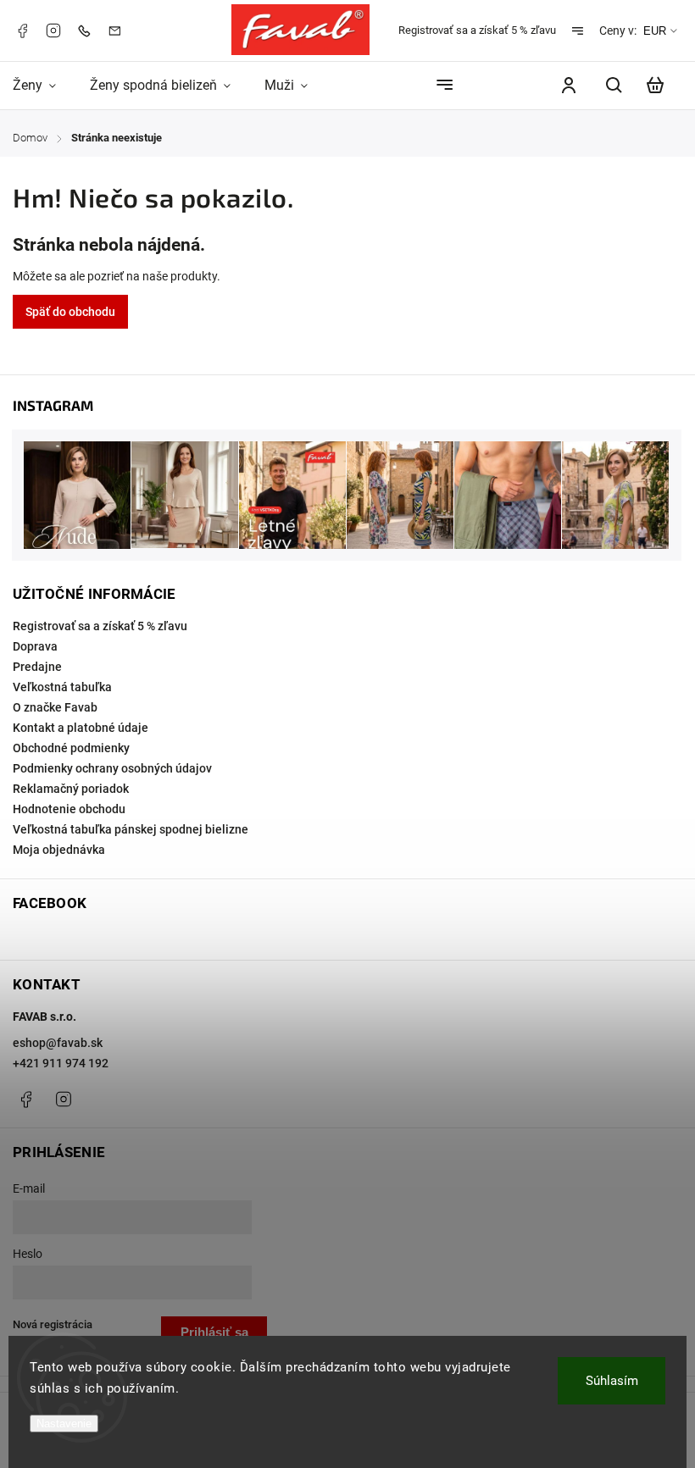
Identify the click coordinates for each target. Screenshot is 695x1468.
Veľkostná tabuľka (62, 687)
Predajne (37, 666)
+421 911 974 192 (60, 1063)
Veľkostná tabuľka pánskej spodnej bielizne (130, 829)
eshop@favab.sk (58, 1043)
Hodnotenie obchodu (69, 809)
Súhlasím (612, 1380)
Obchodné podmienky (71, 748)
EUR (654, 31)
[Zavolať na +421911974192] (88, 30)
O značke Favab (55, 707)
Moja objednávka (59, 849)
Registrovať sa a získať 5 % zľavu (477, 30)
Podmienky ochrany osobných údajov (112, 768)
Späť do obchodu (70, 312)
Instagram (53, 30)
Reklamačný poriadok (71, 788)
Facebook (22, 30)
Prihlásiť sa (214, 1332)
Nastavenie (64, 1423)
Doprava (35, 646)
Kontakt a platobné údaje (80, 727)
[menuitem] (43, 85)
